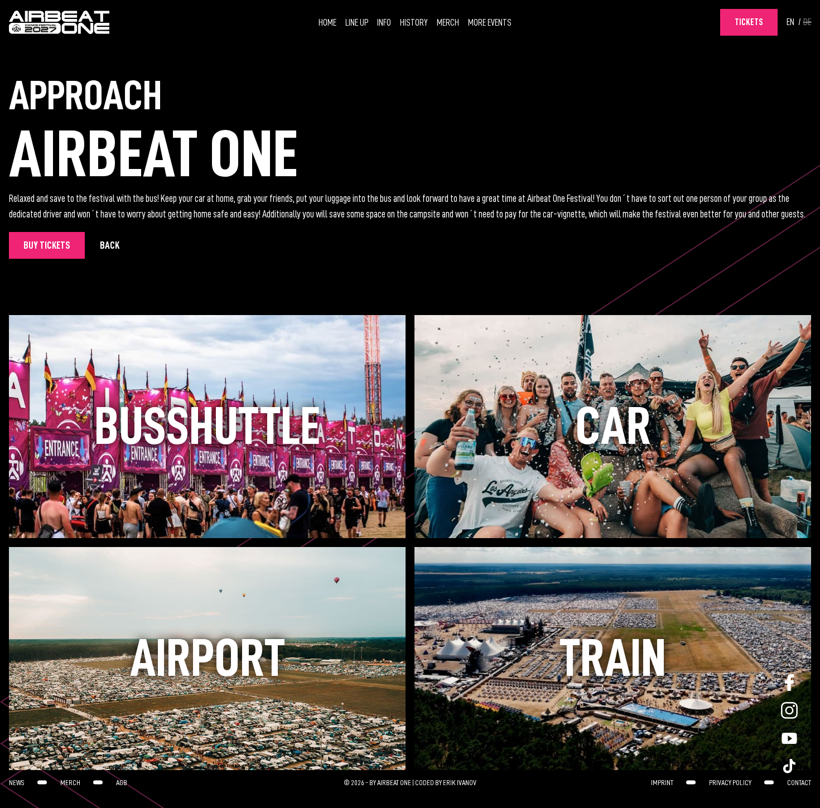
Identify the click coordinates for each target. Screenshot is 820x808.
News (17, 782)
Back (109, 245)
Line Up (356, 22)
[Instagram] (789, 710)
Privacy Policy (730, 782)
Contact (799, 782)
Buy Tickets (46, 245)
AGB (121, 782)
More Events (490, 22)
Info (384, 22)
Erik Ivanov (459, 782)
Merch (448, 22)
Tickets (749, 22)
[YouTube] (789, 738)
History (414, 22)
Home (327, 22)
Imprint (662, 782)
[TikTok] (789, 766)
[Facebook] (789, 682)
